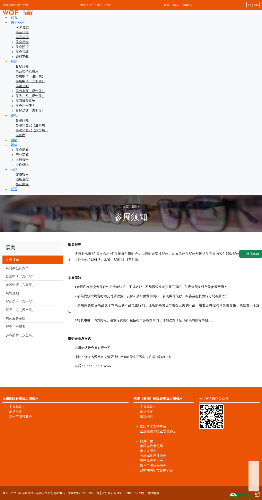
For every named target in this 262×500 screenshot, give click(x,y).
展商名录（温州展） (30, 91)
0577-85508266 (100, 5)
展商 (14, 61)
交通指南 (22, 174)
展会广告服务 (25, 106)
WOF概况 (22, 27)
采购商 (20, 135)
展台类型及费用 (27, 71)
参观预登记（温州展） (32, 125)
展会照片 (22, 47)
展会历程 (22, 42)
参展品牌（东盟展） (30, 110)
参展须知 (22, 66)
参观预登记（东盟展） (32, 130)
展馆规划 (22, 86)
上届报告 (22, 159)
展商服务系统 (25, 101)
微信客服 (252, 254)
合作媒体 (22, 164)
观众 (14, 115)
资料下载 (22, 57)
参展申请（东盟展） (30, 81)
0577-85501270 (183, 5)
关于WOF (18, 22)
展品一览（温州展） (30, 96)
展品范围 (22, 37)
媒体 (14, 145)
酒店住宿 (22, 179)
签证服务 (22, 184)
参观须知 (22, 120)
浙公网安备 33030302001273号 (123, 493)
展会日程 (22, 32)
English (253, 5)
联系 (14, 189)
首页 (14, 17)
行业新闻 (22, 155)
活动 (14, 140)
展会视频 (22, 52)
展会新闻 (22, 150)
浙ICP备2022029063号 (83, 493)
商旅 (14, 169)
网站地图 (153, 493)
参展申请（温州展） (30, 76)
